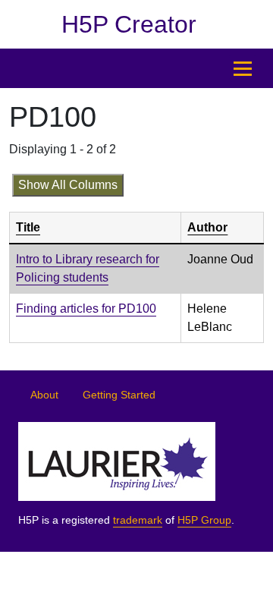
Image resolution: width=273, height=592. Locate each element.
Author (207, 227)
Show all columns (68, 184)
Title (28, 227)
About (44, 395)
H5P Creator (128, 24)
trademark (137, 520)
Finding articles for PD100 (86, 308)
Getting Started (119, 395)
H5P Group (204, 520)
